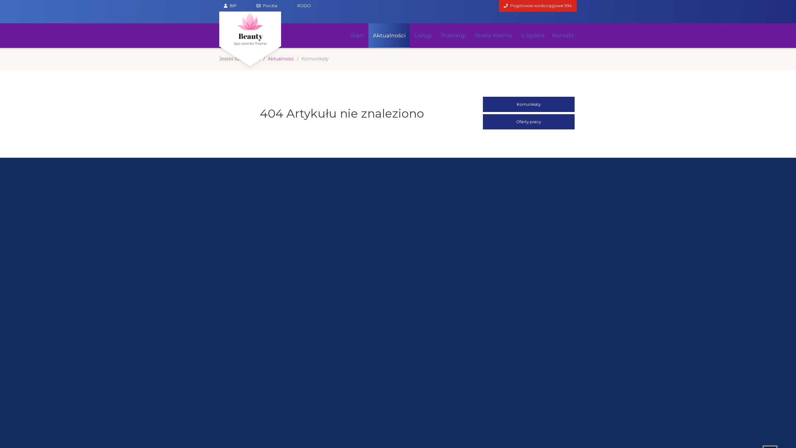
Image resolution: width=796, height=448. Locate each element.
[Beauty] (250, 29)
